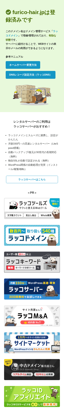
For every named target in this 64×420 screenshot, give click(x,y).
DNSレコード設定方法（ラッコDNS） (30, 74)
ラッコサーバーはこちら (32, 179)
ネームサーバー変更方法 (23, 64)
